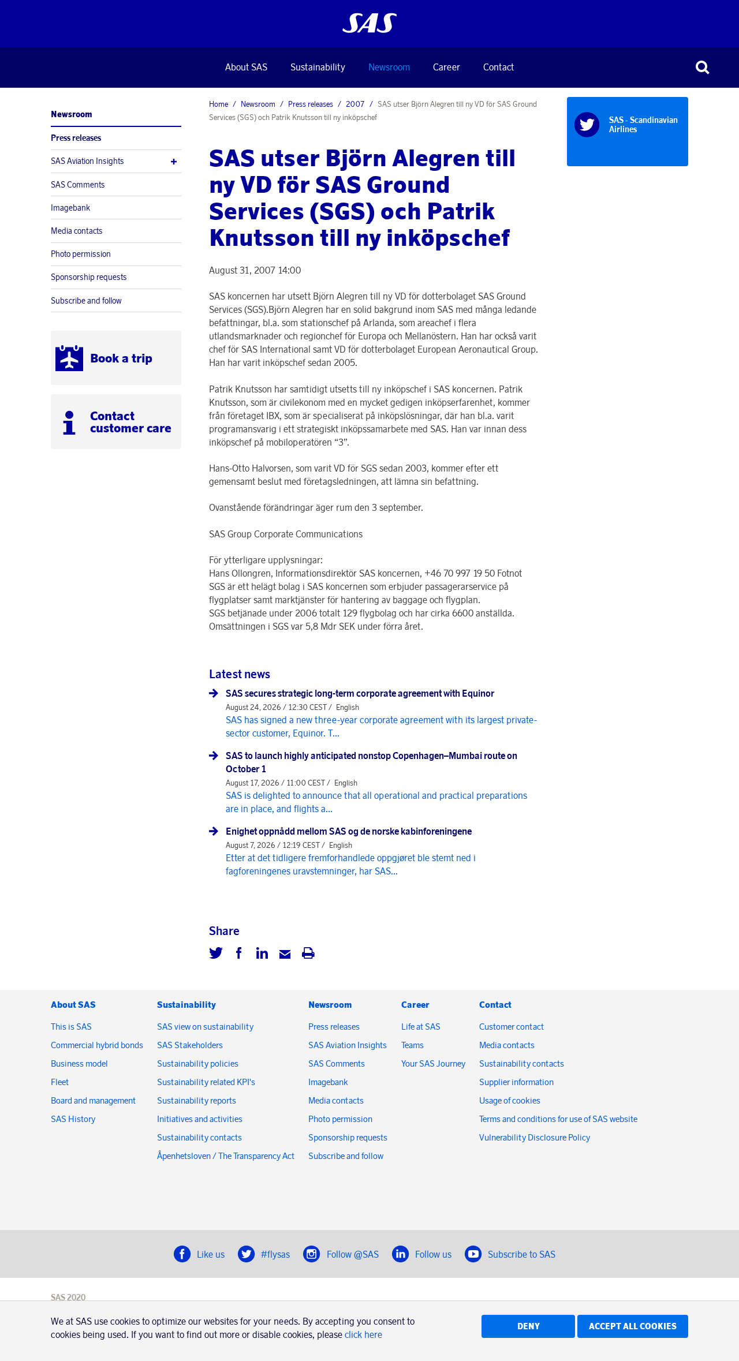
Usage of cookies (509, 1100)
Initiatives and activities (199, 1118)
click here (363, 1334)
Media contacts (77, 231)
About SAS (246, 67)
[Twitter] (216, 954)
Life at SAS (421, 1026)
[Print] (308, 954)
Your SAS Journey (433, 1063)
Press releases (76, 138)
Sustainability (317, 67)
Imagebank (70, 208)
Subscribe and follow (86, 301)
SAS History (73, 1118)
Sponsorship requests (89, 277)
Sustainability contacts (199, 1137)
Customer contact (511, 1026)
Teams (412, 1045)
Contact (498, 67)
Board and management (93, 1100)
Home (218, 104)
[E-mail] (285, 954)
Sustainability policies (197, 1063)
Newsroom (389, 67)
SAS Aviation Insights (87, 161)
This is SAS (71, 1026)
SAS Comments (78, 185)
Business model (79, 1063)
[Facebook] (239, 954)
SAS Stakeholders (190, 1045)
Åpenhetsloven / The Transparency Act (225, 1155)
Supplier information (516, 1081)
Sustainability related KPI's (206, 1081)
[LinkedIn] (262, 954)
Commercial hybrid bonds (97, 1045)
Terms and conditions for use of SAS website (558, 1118)
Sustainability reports (196, 1100)
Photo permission (81, 254)
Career (446, 67)
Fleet (60, 1081)
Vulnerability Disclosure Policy (535, 1137)
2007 (355, 104)
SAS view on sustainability (205, 1026)
